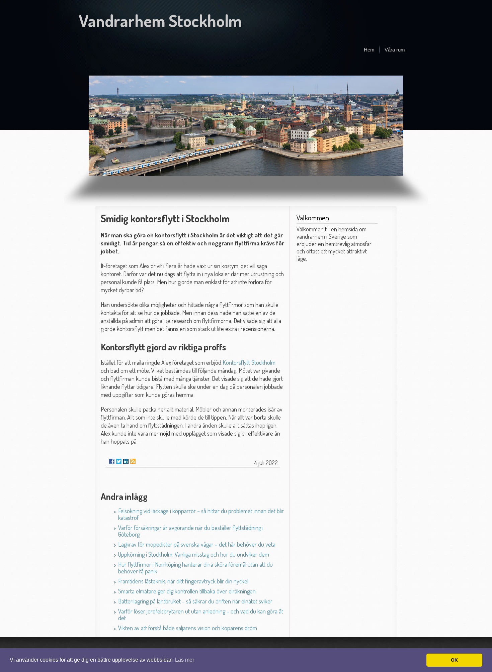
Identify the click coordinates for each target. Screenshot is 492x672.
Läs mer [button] (184, 660)
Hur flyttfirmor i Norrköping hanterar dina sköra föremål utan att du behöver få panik (195, 568)
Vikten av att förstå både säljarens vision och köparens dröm (187, 628)
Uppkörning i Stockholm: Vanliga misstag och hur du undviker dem (193, 554)
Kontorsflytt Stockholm (249, 362)
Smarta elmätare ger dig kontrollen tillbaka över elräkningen (187, 591)
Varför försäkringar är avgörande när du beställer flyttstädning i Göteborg (190, 531)
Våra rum (395, 49)
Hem (369, 49)
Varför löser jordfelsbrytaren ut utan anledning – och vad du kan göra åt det (200, 614)
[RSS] (133, 461)
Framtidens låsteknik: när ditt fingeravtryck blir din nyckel (183, 581)
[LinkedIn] (126, 461)
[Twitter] (118, 461)
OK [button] (454, 660)
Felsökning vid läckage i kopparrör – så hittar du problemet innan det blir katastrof (201, 514)
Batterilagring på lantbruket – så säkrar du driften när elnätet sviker (195, 601)
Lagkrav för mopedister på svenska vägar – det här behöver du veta (196, 544)
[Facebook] (111, 461)
